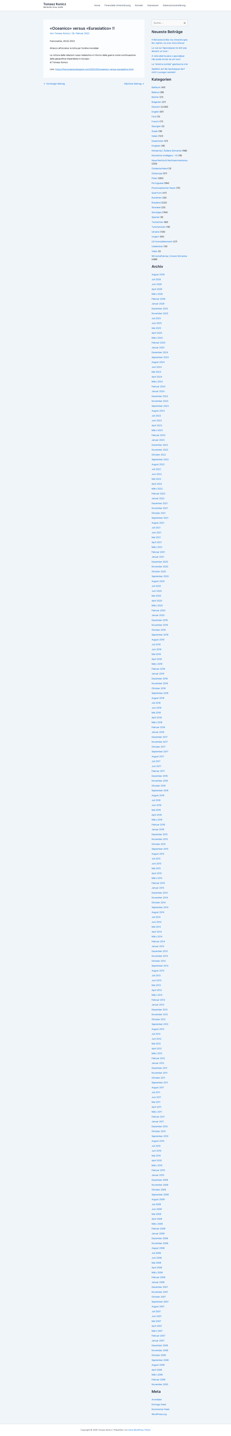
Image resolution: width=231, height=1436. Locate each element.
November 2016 (160, 780)
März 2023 (157, 430)
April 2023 (157, 425)
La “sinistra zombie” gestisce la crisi (170, 64)
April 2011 (156, 1107)
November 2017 (160, 742)
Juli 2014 (156, 917)
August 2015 (158, 854)
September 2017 (160, 751)
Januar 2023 (158, 440)
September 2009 (160, 1194)
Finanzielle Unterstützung (118, 5)
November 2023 (160, 401)
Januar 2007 (158, 1340)
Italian (155, 136)
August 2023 (158, 411)
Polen (154, 178)
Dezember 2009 (160, 1180)
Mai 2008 (156, 1262)
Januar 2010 (158, 1175)
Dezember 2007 (160, 1287)
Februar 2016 (158, 824)
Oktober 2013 (159, 961)
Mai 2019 (156, 654)
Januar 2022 (158, 498)
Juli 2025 (156, 318)
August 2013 (158, 970)
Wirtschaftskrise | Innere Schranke (169, 256)
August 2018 (158, 698)
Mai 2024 (156, 372)
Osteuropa (157, 173)
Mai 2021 (156, 537)
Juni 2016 (156, 805)
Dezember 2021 (160, 503)
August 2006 (158, 1365)
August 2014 (158, 912)
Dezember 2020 (160, 561)
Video (154, 251)
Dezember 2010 (160, 1126)
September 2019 (160, 634)
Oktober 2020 (159, 571)
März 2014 (157, 936)
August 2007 (158, 1306)
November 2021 (160, 508)
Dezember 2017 (159, 737)
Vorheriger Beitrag (54, 84)
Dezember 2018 (160, 678)
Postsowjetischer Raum (163, 188)
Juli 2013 (156, 975)
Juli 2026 (156, 279)
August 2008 (158, 1248)
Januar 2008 (158, 1282)
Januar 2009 (158, 1233)
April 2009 (157, 1219)
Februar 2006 (158, 1379)
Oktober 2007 (159, 1296)
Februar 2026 (158, 299)
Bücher (155, 97)
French (155, 121)
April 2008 (157, 1267)
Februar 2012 (158, 1058)
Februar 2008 (158, 1277)
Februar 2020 (158, 610)
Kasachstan (158, 141)
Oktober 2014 (159, 902)
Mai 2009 (156, 1214)
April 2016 (157, 815)
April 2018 (157, 717)
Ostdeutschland (160, 168)
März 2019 (157, 664)
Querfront (157, 193)
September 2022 (160, 459)
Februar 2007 (158, 1335)
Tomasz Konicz (54, 4)
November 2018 (160, 683)
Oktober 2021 (159, 513)
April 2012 (157, 1048)
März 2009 (157, 1224)
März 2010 (157, 1165)
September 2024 (160, 357)
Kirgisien (156, 145)
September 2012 (160, 1024)
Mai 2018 (156, 712)
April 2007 (157, 1326)
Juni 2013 (156, 980)
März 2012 (157, 1053)
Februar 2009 (158, 1228)
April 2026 (157, 289)
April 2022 (157, 484)
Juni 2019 (156, 649)
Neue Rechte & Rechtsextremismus (169, 160)
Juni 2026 (157, 284)
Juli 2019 (156, 644)
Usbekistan (157, 246)
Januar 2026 (158, 303)
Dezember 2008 (160, 1238)
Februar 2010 (158, 1170)
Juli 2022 (156, 469)
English (155, 111)
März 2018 (157, 722)
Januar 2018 (158, 732)
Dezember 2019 (160, 620)
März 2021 (157, 547)
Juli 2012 (156, 1034)
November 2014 (160, 897)
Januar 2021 (158, 557)
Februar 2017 (158, 771)
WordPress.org (159, 1414)
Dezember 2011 (159, 1068)
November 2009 (160, 1185)
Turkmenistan (159, 227)
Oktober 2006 (159, 1355)
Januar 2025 (158, 347)
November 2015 (160, 839)
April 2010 (157, 1160)
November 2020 (160, 566)
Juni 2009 (157, 1209)
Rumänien (157, 197)
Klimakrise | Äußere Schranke (166, 150)
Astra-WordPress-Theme (139, 1430)
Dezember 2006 (160, 1345)
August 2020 (158, 581)
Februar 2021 (158, 552)
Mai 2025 (156, 328)
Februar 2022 (158, 493)
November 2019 (160, 625)
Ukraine (155, 232)
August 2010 (158, 1141)
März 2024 (157, 381)
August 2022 (158, 464)
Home (97, 5)
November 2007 (160, 1292)
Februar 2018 (158, 727)
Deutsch (156, 107)
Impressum (153, 5)
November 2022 (160, 449)
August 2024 (158, 362)
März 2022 (157, 488)
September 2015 (160, 849)
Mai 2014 (156, 927)
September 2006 (160, 1360)
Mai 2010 (156, 1155)
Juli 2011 (156, 1092)
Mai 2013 (156, 985)
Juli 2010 (156, 1146)
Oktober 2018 (159, 688)
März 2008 (157, 1272)
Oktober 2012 (159, 1019)
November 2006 (160, 1350)
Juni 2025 (157, 323)
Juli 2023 (156, 415)
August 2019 (158, 639)
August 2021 (158, 523)
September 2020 (160, 576)
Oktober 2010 (159, 1131)
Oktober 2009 (159, 1189)
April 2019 (157, 659)
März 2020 (157, 605)
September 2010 (160, 1136)
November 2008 (160, 1243)
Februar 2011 (158, 1116)
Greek (155, 131)
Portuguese (157, 183)
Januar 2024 (158, 391)
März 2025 (157, 338)
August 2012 (158, 1029)
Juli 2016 (156, 800)
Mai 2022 (156, 479)
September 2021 (160, 518)
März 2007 (157, 1331)
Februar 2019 (158, 669)
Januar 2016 (158, 829)
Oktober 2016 (159, 785)
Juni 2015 (156, 863)
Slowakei (156, 207)
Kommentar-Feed (160, 1409)
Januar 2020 (158, 615)
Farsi (154, 116)
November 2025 (160, 313)
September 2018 (160, 693)
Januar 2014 (158, 946)
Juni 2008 (157, 1258)
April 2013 (157, 990)
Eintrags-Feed (159, 1404)
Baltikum (156, 87)
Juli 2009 (156, 1204)
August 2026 (158, 274)
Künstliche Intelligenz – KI (164, 155)
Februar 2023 (158, 435)
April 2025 (157, 333)
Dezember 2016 (160, 776)
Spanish (156, 217)
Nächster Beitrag (134, 84)
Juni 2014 (156, 922)
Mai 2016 (156, 810)
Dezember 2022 (160, 445)
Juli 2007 (156, 1311)
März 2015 (157, 878)
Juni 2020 (157, 591)
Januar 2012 (158, 1063)
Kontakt (139, 5)
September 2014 (160, 907)
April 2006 (157, 1370)
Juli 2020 (156, 586)
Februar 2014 (158, 941)
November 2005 (160, 1384)
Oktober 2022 (159, 454)
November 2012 (160, 1014)
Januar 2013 (158, 1004)
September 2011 (160, 1082)
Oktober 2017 (158, 746)
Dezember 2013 (160, 951)
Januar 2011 (158, 1121)
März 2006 (157, 1374)
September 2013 (160, 965)
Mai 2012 (156, 1043)
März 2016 (157, 819)
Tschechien (157, 222)
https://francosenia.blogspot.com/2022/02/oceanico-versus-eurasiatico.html (94, 69)
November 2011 (159, 1073)
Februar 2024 (158, 386)
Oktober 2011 (158, 1077)
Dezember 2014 (160, 893)
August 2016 (158, 795)
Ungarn (155, 236)
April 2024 (157, 376)
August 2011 (158, 1087)
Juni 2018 (156, 708)
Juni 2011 (156, 1097)
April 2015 (157, 873)
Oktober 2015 (159, 844)
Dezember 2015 (160, 834)
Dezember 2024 (160, 352)
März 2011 (157, 1112)
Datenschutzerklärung (174, 5)
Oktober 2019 (159, 630)
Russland (156, 202)
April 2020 (157, 600)
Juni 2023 (157, 420)
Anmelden (157, 1399)
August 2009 (158, 1199)
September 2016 (160, 790)
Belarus (155, 92)
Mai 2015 (156, 868)
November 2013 (160, 956)
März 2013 (157, 995)
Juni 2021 (156, 532)
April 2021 (157, 542)
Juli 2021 (156, 527)
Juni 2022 (157, 474)
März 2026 (157, 294)
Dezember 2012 (160, 1009)
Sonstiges (157, 212)
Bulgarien (156, 102)
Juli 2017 (156, 761)
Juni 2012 (156, 1039)
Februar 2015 (158, 883)
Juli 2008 (156, 1253)
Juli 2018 (156, 703)
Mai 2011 (156, 1102)
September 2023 (160, 406)
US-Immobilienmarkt (162, 241)
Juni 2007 (157, 1316)
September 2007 (160, 1301)
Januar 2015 (158, 888)
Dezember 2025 (160, 308)
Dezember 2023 (160, 396)
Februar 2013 (158, 1000)
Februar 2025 (158, 342)
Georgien (156, 126)
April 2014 (157, 931)
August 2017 (158, 756)
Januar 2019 (158, 673)
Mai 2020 (156, 595)
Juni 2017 (156, 766)
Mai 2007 (156, 1321)
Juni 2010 (156, 1150)
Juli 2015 (156, 858)
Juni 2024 (157, 367)
